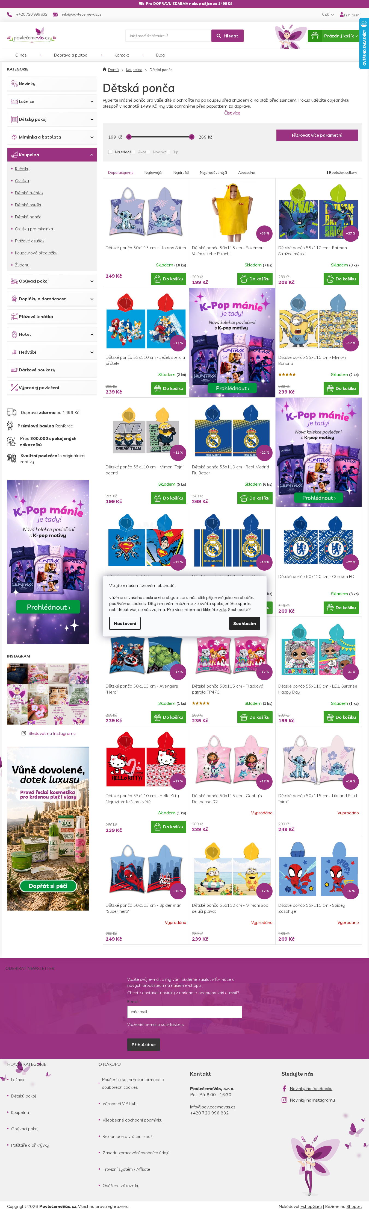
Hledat (231, 36)
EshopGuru (311, 1206)
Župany (22, 265)
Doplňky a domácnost (42, 298)
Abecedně (246, 172)
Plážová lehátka (36, 316)
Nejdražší (181, 172)
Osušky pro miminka (34, 228)
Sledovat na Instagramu (52, 733)
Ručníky (22, 168)
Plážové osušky (29, 240)
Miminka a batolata (40, 137)
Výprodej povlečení (39, 387)
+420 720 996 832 (209, 1113)
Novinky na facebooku (311, 1088)
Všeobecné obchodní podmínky (133, 1120)
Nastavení (125, 623)
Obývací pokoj (34, 281)
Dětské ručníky (29, 192)
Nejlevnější (153, 172)
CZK (326, 14)
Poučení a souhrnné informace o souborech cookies (133, 1083)
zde (222, 609)
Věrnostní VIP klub (120, 1103)
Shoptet (354, 1206)
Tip (175, 151)
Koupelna (29, 154)
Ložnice (26, 101)
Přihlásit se (144, 1044)
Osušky (22, 180)
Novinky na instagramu (312, 1100)
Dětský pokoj (32, 119)
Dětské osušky (29, 204)
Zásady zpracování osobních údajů (136, 1152)
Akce (142, 151)
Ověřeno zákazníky (121, 1185)
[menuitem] (21, 55)
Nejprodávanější (213, 172)
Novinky (27, 83)
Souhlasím (244, 623)
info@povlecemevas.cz (212, 1107)
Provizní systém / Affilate (126, 1169)
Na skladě (123, 151)
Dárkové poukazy (37, 369)
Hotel (25, 334)
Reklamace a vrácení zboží (128, 1136)
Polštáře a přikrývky (30, 1145)
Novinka (160, 151)
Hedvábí (27, 352)
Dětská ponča (28, 216)
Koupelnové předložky (36, 253)
